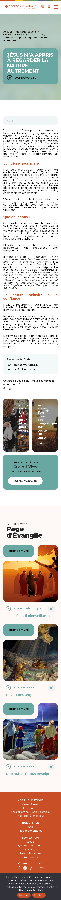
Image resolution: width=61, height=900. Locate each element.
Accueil (7, 31)
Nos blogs (30, 849)
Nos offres (30, 822)
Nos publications (26, 31)
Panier (30, 826)
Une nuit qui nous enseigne (29, 774)
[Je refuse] (57, 886)
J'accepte (24, 895)
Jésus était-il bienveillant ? (28, 616)
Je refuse (39, 895)
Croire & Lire (30, 808)
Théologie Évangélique (30, 815)
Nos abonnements (30, 830)
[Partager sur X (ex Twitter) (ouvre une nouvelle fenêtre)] (10, 389)
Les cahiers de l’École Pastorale (30, 811)
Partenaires (30, 857)
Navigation (30, 837)
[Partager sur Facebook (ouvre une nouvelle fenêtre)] (4, 389)
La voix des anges (20, 695)
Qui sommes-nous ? (30, 845)
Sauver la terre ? (33, 34)
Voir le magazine (25, 480)
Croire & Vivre (11, 34)
